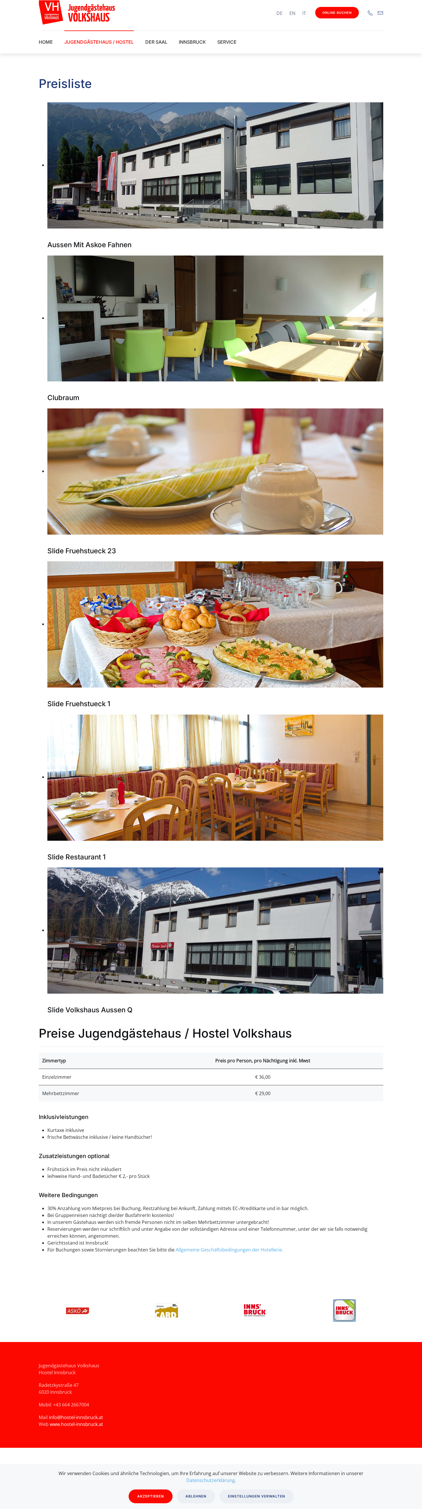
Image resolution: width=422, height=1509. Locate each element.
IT (304, 13)
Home (46, 42)
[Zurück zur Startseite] (108, 12)
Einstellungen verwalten (256, 1496)
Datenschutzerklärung (210, 1480)
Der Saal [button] (156, 42)
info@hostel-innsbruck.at (76, 1417)
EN (292, 13)
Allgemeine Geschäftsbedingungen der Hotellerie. (229, 1250)
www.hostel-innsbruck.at (76, 1424)
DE (279, 13)
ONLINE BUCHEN (337, 13)
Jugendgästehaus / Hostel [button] (99, 42)
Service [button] (227, 42)
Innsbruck (192, 42)
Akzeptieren (150, 1496)
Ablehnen (195, 1496)
